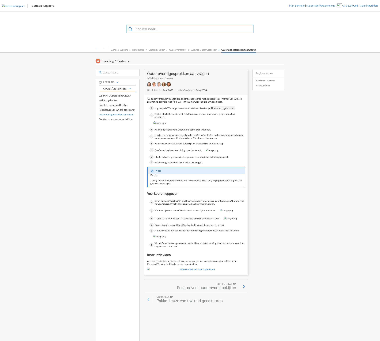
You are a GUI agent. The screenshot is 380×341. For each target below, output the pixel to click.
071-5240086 (350, 5)
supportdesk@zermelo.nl (320, 5)
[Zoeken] (131, 28)
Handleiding (138, 49)
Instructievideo (263, 85)
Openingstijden (369, 5)
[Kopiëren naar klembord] (211, 74)
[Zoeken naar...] (100, 72)
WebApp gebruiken (224, 108)
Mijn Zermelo (297, 5)
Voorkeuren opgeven (265, 80)
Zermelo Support (119, 49)
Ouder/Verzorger (177, 49)
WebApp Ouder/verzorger (204, 49)
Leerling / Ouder (157, 49)
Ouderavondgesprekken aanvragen (238, 49)
